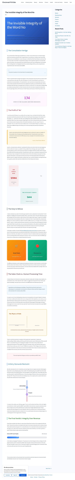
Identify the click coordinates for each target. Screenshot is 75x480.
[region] (15, 471)
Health (51, 2)
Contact (36, 477)
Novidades (57, 25)
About (31, 477)
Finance (46, 2)
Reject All (15, 475)
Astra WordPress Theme (47, 475)
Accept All (23, 475)
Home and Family (58, 2)
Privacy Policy (41, 477)
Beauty (35, 2)
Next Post (48, 468)
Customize (8, 475)
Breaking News (29, 2)
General (66, 2)
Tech (71, 2)
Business (41, 2)
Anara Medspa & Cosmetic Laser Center (29, 230)
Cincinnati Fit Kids (9, 2)
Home (22, 2)
